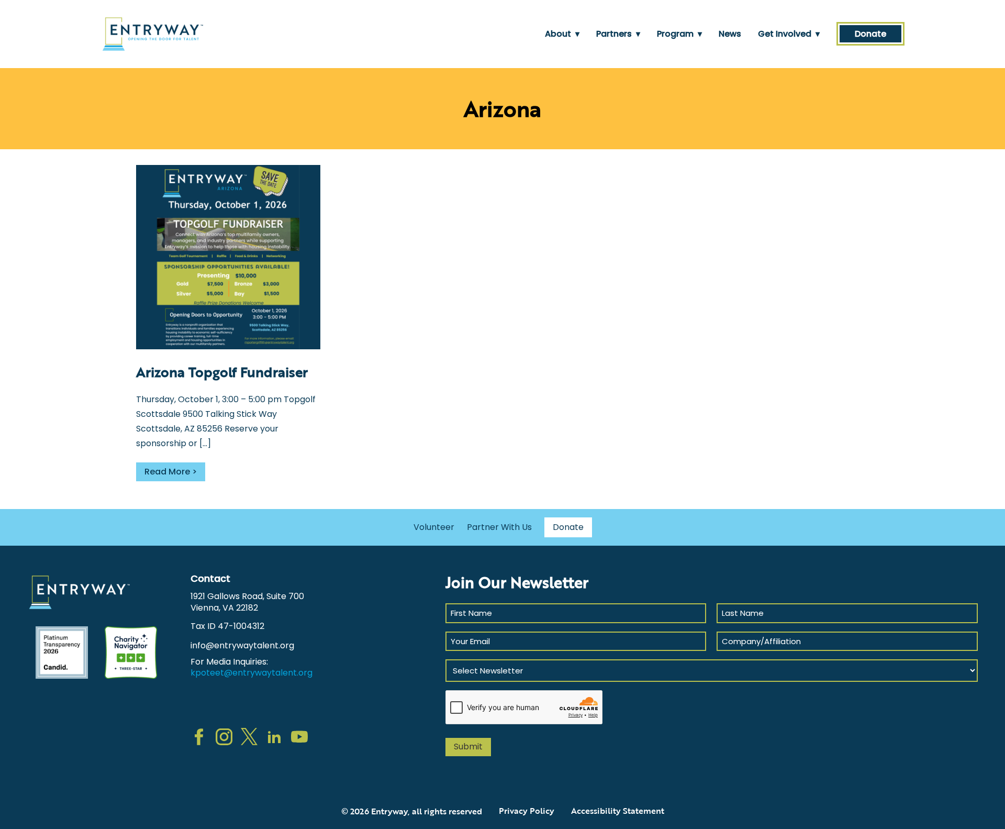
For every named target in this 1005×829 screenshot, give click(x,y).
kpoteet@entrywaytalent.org (251, 673)
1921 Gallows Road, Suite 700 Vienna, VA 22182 (247, 602)
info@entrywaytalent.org (242, 645)
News (730, 34)
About (562, 34)
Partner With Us (499, 527)
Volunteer (434, 527)
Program (679, 34)
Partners (618, 34)
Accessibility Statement (617, 810)
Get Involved (789, 34)
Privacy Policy (526, 810)
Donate (870, 34)
